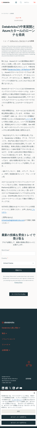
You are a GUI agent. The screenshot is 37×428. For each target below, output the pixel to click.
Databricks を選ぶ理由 (10, 328)
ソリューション (7, 339)
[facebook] (6, 388)
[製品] (6, 333)
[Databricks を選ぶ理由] (19, 328)
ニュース (18, 18)
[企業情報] (9, 350)
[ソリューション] (14, 339)
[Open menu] (34, 2)
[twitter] (10, 388)
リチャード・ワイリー (18, 41)
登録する (18, 270)
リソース (5, 344)
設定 (18, 411)
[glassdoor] (17, 388)
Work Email (6, 250)
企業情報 (5, 350)
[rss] (14, 388)
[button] (21, 2)
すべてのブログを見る (18, 294)
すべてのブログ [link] (5, 13)
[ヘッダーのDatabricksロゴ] (5, 2)
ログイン (26, 2)
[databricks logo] (8, 322)
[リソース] (9, 344)
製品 (3, 333)
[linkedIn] (3, 388)
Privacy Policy (18, 282)
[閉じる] (34, 393)
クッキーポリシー (17, 399)
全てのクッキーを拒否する (18, 417)
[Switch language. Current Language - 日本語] (16, 2)
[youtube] (21, 388)
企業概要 (12, 13)
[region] (18, 408)
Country (5, 258)
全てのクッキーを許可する (18, 423)
